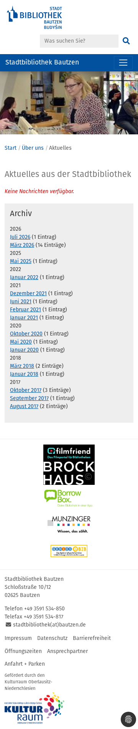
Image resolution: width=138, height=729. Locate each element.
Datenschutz (52, 638)
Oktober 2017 (25, 390)
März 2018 (22, 366)
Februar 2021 (25, 309)
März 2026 (22, 245)
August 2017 (24, 406)
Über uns (33, 148)
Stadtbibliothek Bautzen (42, 62)
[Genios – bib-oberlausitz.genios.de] (69, 550)
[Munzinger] (69, 524)
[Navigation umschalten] (123, 62)
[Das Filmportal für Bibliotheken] (69, 453)
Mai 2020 (21, 342)
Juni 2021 (20, 301)
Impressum (18, 638)
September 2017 (29, 398)
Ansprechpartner (67, 651)
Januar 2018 (24, 374)
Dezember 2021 (28, 293)
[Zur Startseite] (34, 17)
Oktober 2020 (26, 334)
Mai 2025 (20, 261)
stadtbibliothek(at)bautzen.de (49, 625)
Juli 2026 (20, 237)
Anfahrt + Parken (25, 664)
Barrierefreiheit (92, 638)
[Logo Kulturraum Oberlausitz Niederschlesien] (34, 708)
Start (10, 148)
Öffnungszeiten (23, 651)
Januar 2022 (24, 277)
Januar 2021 (24, 317)
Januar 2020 (24, 350)
